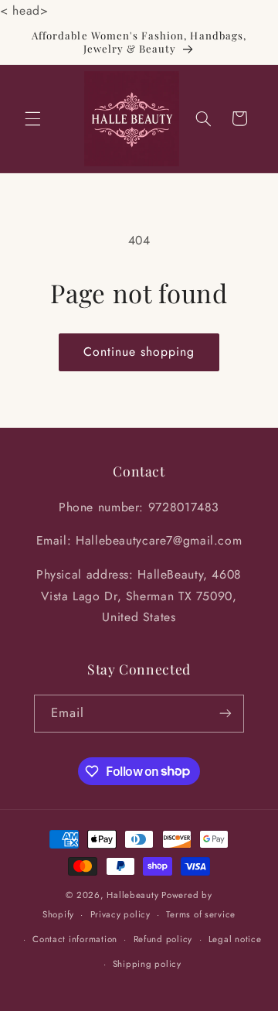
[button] (32, 118)
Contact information (74, 939)
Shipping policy (147, 964)
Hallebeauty (132, 895)
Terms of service (201, 914)
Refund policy (163, 939)
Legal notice (235, 939)
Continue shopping (139, 351)
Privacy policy (120, 914)
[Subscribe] (225, 714)
